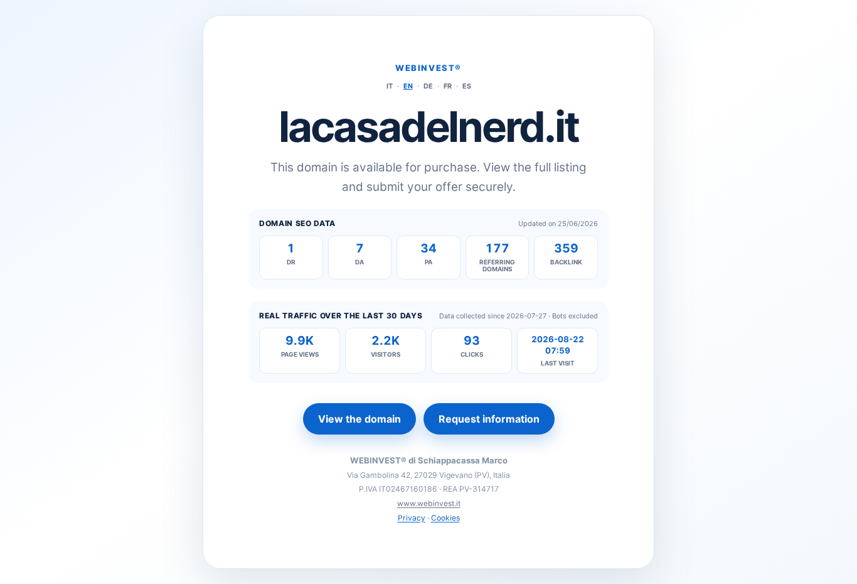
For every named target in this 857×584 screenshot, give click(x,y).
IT (389, 86)
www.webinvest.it (428, 503)
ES (466, 86)
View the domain (359, 419)
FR (448, 86)
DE (428, 86)
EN (408, 86)
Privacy (411, 517)
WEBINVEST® (428, 68)
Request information (489, 419)
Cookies (445, 517)
